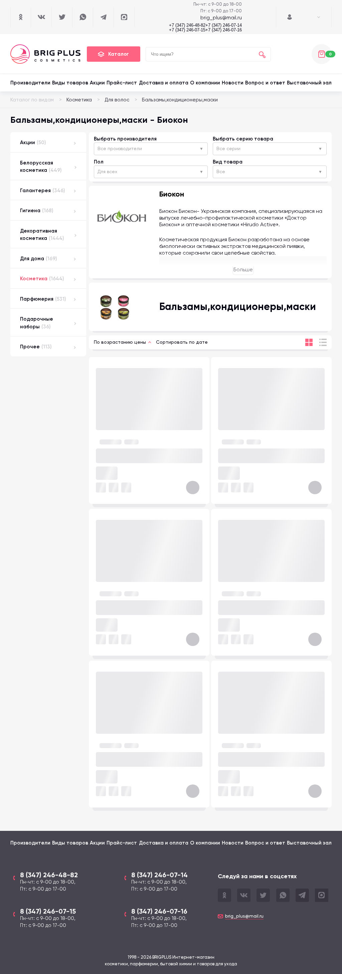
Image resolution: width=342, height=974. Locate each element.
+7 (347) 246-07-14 (223, 25)
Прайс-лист (122, 83)
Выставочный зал (309, 83)
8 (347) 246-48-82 (49, 875)
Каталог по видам (32, 100)
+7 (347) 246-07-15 (187, 30)
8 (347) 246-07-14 (159, 875)
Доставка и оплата (163, 83)
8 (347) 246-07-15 (48, 911)
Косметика (79, 100)
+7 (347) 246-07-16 (223, 30)
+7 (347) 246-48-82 (187, 25)
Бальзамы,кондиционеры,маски (180, 100)
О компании (205, 83)
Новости (232, 83)
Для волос (117, 100)
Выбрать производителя (125, 139)
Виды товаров (70, 83)
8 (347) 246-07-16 (159, 911)
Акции (97, 83)
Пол (99, 162)
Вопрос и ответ (265, 83)
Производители (30, 83)
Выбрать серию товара (243, 139)
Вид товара (227, 162)
